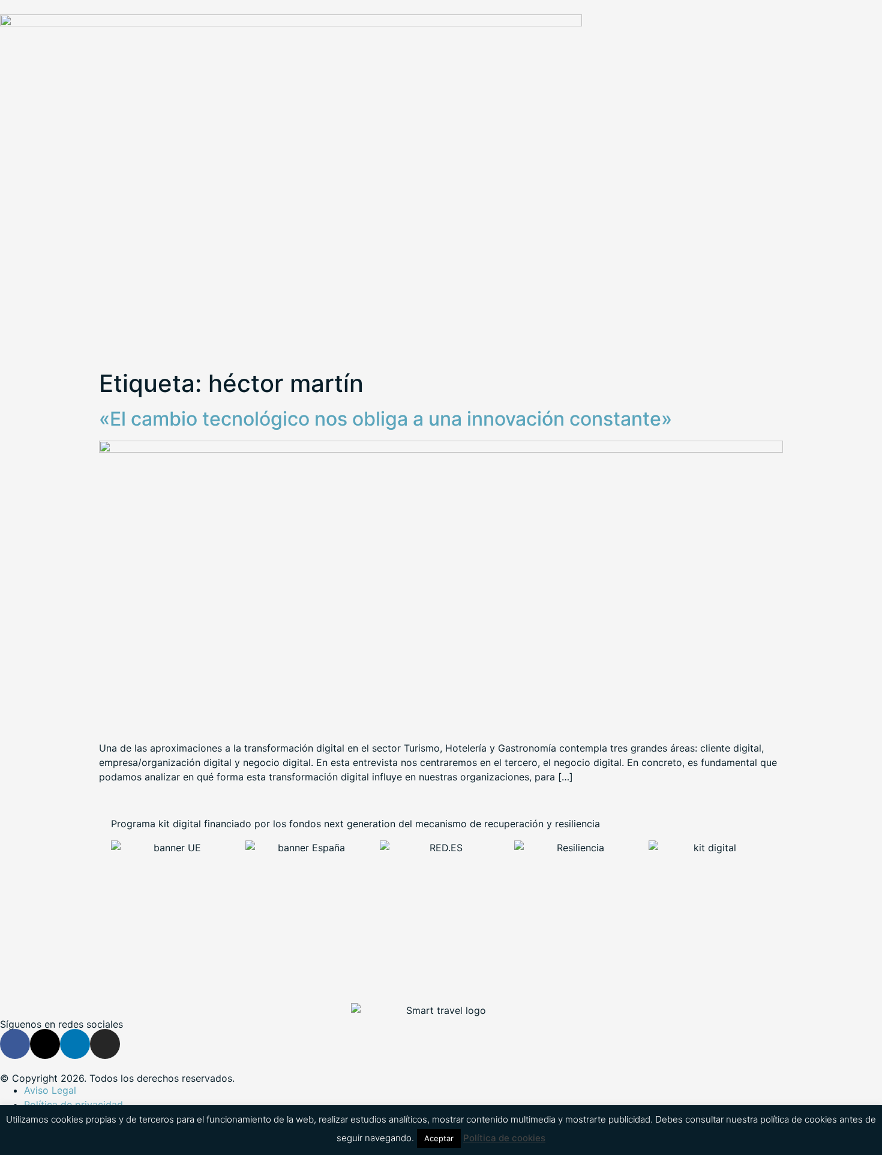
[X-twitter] (45, 1044)
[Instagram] (105, 1044)
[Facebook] (15, 1044)
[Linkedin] (75, 1044)
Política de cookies (504, 1138)
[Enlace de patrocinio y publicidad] (291, 23)
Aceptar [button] (439, 1138)
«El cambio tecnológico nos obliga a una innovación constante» (385, 418)
